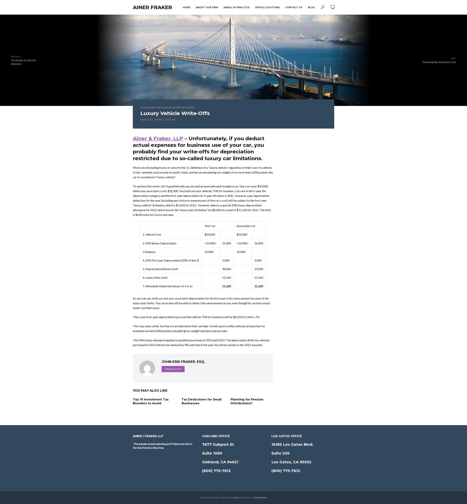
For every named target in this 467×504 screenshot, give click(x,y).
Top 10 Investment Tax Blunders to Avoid (151, 401)
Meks (236, 498)
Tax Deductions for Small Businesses (202, 401)
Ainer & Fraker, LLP (158, 138)
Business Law (147, 107)
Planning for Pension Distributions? (247, 401)
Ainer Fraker (152, 7)
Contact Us (293, 7)
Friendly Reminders (183, 107)
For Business (163, 107)
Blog (311, 7)
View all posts (173, 369)
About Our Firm (207, 7)
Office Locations (267, 7)
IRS (188, 167)
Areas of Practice (236, 7)
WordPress (260, 498)
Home (186, 7)
